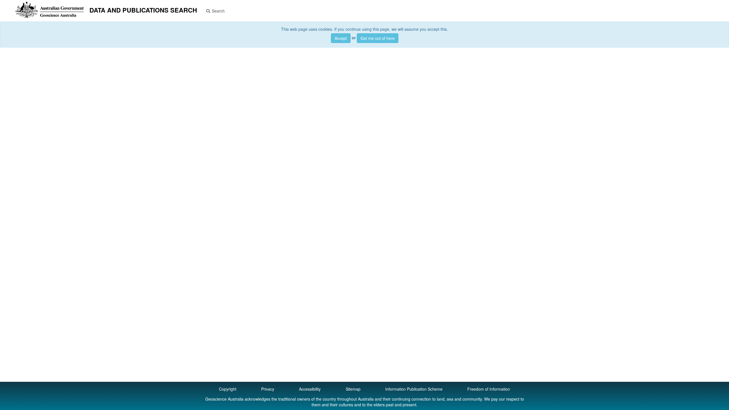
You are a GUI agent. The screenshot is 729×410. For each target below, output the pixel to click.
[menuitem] (107, 10)
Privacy (267, 389)
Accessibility (310, 389)
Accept (341, 38)
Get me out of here (378, 38)
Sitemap (353, 389)
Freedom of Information (488, 389)
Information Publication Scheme (414, 389)
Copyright (227, 389)
